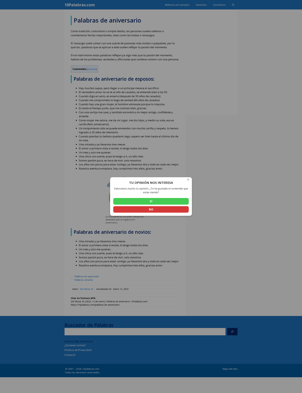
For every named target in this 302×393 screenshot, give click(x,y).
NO (151, 209)
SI (151, 201)
